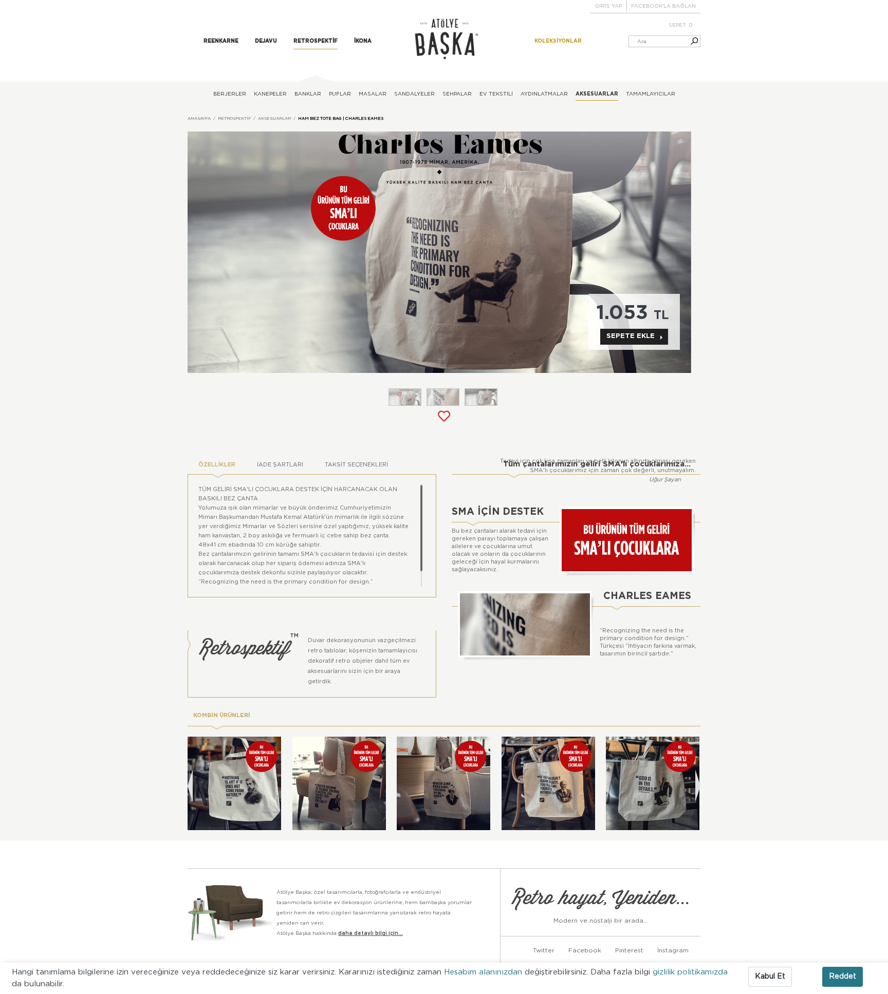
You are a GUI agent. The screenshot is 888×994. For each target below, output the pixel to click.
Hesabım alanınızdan (484, 972)
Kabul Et (770, 976)
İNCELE (240, 804)
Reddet (842, 976)
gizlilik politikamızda (690, 972)
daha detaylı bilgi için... (370, 933)
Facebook (584, 950)
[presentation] (190, 786)
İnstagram (673, 950)
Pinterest (629, 950)
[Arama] (689, 41)
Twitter (543, 950)
